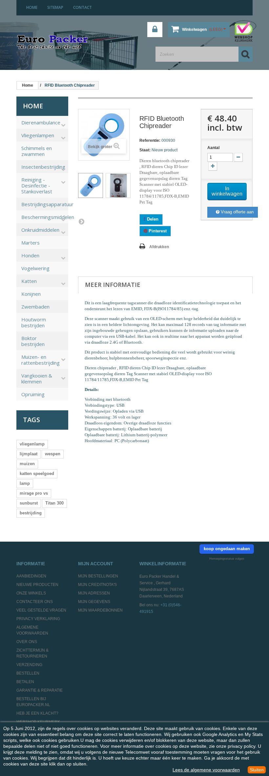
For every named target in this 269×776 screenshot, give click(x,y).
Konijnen (31, 294)
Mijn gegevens (94, 601)
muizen (27, 463)
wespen (52, 453)
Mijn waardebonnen (100, 610)
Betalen (25, 681)
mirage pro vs (34, 493)
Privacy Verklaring (38, 618)
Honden (30, 255)
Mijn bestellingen (98, 576)
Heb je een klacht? (37, 713)
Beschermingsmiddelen (44, 217)
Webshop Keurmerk (38, 722)
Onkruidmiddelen (40, 229)
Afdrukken (159, 247)
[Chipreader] (90, 185)
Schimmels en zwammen (36, 151)
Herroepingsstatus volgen (226, 558)
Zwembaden (35, 306)
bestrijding (31, 512)
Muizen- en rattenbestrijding (40, 360)
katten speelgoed (37, 473)
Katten (29, 281)
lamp (25, 483)
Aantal (213, 147)
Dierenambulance (40, 122)
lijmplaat (28, 453)
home (31, 7)
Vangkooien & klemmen (36, 378)
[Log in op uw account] (154, 29)
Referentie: (149, 140)
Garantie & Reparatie (39, 690)
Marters (30, 242)
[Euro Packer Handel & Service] (52, 42)
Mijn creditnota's (97, 584)
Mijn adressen (94, 593)
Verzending (29, 664)
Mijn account (95, 563)
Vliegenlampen (37, 135)
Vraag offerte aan (236, 211)
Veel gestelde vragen (41, 610)
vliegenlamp (32, 444)
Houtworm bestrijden (33, 322)
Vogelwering (35, 268)
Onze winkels (31, 593)
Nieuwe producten (37, 584)
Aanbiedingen (31, 576)
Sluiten (257, 769)
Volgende (81, 221)
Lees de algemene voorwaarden (206, 769)
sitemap (55, 7)
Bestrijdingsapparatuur (44, 204)
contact (82, 7)
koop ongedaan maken (227, 548)
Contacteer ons (34, 601)
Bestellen (27, 673)
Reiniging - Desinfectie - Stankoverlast (36, 185)
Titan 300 (54, 503)
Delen (152, 219)
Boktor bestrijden (33, 341)
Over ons (26, 641)
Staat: (145, 150)
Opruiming (33, 394)
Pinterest (157, 230)
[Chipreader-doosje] (118, 185)
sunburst (29, 503)
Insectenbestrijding (43, 166)
